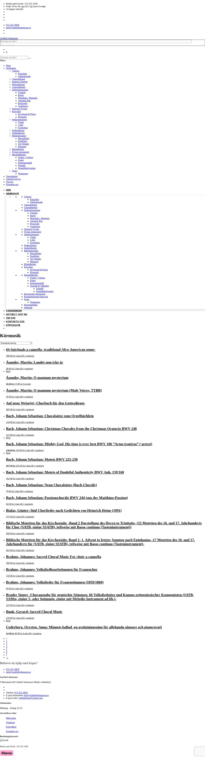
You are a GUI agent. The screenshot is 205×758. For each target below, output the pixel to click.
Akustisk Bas (24, 100)
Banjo (21, 95)
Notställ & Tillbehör (39, 286)
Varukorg (10, 722)
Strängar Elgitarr (20, 81)
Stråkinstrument (19, 119)
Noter (14, 171)
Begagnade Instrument (34, 294)
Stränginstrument (20, 90)
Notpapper (23, 173)
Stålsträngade (24, 76)
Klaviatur (16, 111)
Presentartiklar (31, 305)
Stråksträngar (18, 130)
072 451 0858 (12, 669)
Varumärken (12, 176)
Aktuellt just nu (13, 179)
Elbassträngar (18, 84)
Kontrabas (23, 127)
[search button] (29, 58)
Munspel (22, 146)
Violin (21, 122)
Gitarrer (15, 71)
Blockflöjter (23, 138)
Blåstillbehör (18, 149)
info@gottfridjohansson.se (18, 672)
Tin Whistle (23, 144)
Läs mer (27, 384)
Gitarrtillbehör (18, 87)
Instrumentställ (25, 163)
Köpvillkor (13, 325)
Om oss (9, 181)
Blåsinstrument (19, 136)
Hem (8, 65)
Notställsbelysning (26, 168)
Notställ (21, 165)
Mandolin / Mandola (27, 98)
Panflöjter (22, 141)
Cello (20, 125)
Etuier (21, 160)
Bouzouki (22, 103)
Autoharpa (23, 106)
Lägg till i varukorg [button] (25, 356)
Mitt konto (11, 718)
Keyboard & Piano (27, 114)
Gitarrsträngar (18, 79)
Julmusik (28, 307)
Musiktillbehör (19, 154)
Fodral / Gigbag (25, 157)
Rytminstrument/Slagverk (36, 296)
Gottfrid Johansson (9, 38)
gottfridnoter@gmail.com (31, 698)
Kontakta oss (12, 184)
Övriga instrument (20, 152)
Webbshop (11, 68)
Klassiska (22, 73)
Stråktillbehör (18, 133)
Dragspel (22, 117)
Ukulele (22, 92)
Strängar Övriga (19, 108)
